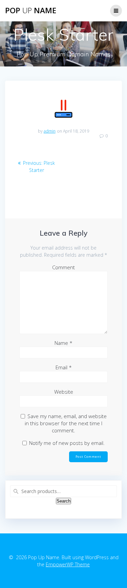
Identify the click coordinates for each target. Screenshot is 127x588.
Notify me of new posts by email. (67, 442)
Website (63, 391)
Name (63, 342)
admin (50, 131)
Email (64, 367)
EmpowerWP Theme (68, 564)
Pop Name (30, 10)
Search (63, 501)
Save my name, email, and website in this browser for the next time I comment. (66, 423)
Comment (63, 267)
